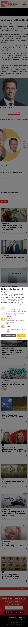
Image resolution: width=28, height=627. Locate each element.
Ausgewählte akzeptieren (8, 335)
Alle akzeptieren (21, 335)
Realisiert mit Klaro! (22, 338)
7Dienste (8, 316)
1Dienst (8, 324)
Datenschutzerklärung (14, 304)
